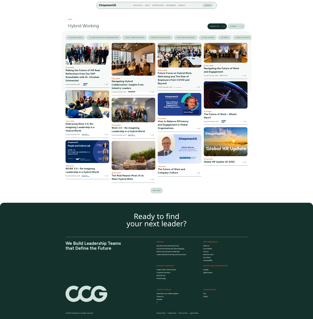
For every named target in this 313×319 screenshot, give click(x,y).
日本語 (205, 296)
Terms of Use (183, 313)
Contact (207, 5)
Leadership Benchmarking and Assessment (171, 254)
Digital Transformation (134, 37)
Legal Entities (194, 313)
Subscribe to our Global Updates (167, 294)
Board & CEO (160, 275)
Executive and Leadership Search (167, 246)
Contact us (214, 26)
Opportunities (158, 5)
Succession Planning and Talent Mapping (170, 249)
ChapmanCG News (75, 37)
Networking (171, 5)
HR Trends (225, 37)
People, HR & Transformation (166, 270)
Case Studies (207, 249)
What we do (138, 5)
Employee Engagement (186, 37)
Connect (233, 26)
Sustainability (207, 260)
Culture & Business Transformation (103, 37)
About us (206, 246)
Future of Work (208, 37)
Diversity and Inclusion (160, 37)
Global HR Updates (242, 37)
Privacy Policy (161, 313)
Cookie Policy (172, 313)
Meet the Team (208, 254)
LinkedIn (159, 299)
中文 (204, 294)
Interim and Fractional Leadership (167, 252)
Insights (181, 5)
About (147, 5)
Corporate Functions (163, 273)
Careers (206, 252)
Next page (156, 190)
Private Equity (161, 278)
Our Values (207, 257)
